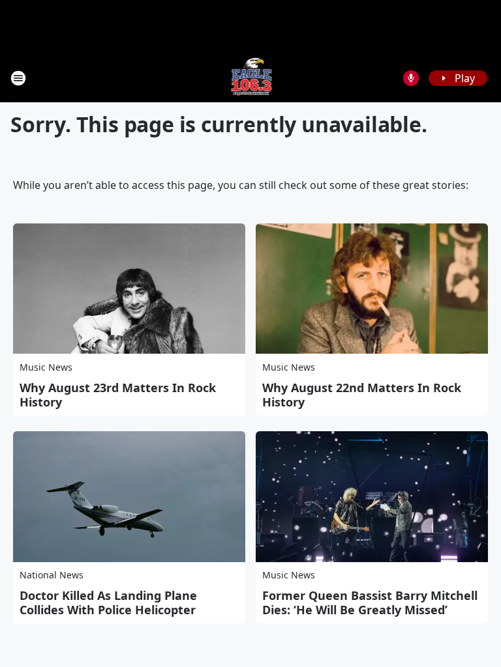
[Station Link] (251, 78)
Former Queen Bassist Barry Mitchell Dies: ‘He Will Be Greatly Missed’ (370, 602)
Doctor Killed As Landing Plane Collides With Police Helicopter (108, 602)
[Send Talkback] (411, 78)
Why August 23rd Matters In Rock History (118, 394)
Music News (46, 367)
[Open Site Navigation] (18, 78)
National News (52, 575)
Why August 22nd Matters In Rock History (361, 394)
